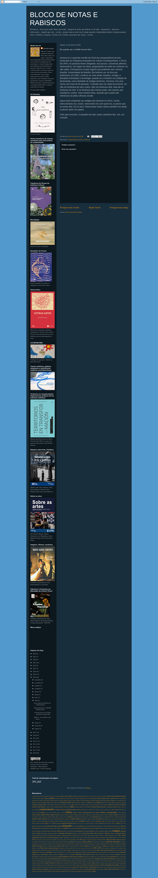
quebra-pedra (91, 859)
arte (98, 798)
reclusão (39, 861)
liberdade (61, 837)
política (80, 856)
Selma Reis (98, 863)
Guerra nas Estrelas (104, 828)
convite (82, 809)
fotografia (67, 825)
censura (48, 807)
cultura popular (36, 815)
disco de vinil (64, 817)
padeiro (114, 850)
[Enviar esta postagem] (88, 136)
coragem (106, 809)
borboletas (63, 802)
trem (54, 869)
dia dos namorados (42, 817)
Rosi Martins (83, 861)
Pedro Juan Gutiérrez (113, 852)
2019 (34, 674)
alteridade (123, 796)
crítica (58, 812)
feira (54, 823)
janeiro (37, 729)
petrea (84, 854)
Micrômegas (119, 844)
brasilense (93, 802)
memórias (87, 139)
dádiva (80, 815)
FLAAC (109, 823)
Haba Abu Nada (113, 828)
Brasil (89, 802)
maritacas (71, 842)
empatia (89, 819)
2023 (34, 663)
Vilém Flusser (116, 869)
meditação (95, 842)
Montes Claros (61, 846)
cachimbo (123, 802)
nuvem (38, 850)
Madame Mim (75, 839)
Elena (56, 819)
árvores (116, 798)
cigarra (77, 807)
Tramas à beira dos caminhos (40, 869)
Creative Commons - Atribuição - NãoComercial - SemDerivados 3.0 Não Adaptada (40, 766)
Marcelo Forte (38, 842)
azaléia (44, 800)
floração (38, 826)
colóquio (37, 809)
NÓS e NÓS (97, 848)
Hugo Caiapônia (86, 831)
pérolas (66, 854)
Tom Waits (119, 867)
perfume (51, 854)
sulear (48, 867)
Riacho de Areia (52, 861)
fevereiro (38, 726)
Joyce (116, 835)
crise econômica (53, 812)
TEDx (77, 867)
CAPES (83, 804)
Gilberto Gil (60, 828)
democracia (102, 815)
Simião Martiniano (77, 865)
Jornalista (111, 835)
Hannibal (123, 828)
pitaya (49, 856)
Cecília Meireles (41, 807)
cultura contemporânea (108, 812)
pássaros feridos (56, 852)
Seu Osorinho (57, 865)
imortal (38, 833)
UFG (73, 869)
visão (37, 871)
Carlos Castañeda (94, 804)
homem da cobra (66, 831)
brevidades (108, 802)
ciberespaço (66, 807)
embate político (76, 819)
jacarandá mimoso (121, 833)
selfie (92, 863)
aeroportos (57, 796)
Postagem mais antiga (119, 207)
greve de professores (83, 828)
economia (116, 817)
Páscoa (44, 852)
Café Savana (58, 804)
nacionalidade (111, 846)
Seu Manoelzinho (49, 865)
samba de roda (99, 861)
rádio (122, 859)
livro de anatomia (121, 837)
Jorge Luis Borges (104, 835)
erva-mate (119, 819)
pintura (118, 854)
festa (74, 823)
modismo (45, 846)
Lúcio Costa (50, 839)
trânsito (50, 869)
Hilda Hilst (54, 831)
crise (47, 812)
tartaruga (63, 867)
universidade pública (90, 869)
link (111, 837)
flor (118, 823)
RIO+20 (65, 861)
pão (39, 852)
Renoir (42, 861)
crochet (63, 812)
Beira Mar (103, 800)
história (59, 831)
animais (51, 798)
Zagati (94, 871)
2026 (34, 654)
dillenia (50, 817)
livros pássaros (39, 839)
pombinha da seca (94, 856)
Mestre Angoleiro (67, 844)
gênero (47, 828)
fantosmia (42, 823)
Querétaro (97, 859)
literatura (114, 837)
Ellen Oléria (61, 819)
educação (44, 819)
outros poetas (108, 850)
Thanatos (99, 867)
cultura (98, 812)
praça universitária (121, 856)
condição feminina (60, 809)
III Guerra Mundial (104, 831)
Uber (70, 869)
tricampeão (58, 869)
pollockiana (86, 856)
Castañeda (105, 804)
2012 (34, 747)
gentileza (52, 828)
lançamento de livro (38, 837)
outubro (37, 686)
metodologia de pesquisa (94, 844)
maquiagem (123, 839)
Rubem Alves (92, 861)
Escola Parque (50, 821)
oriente (65, 850)
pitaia (46, 856)
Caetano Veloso (42, 804)
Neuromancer (62, 848)
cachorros (34, 804)
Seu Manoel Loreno (40, 865)
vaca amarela (100, 869)
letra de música (53, 837)
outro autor (100, 850)
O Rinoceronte (44, 850)
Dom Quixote (82, 817)
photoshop (102, 854)
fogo (44, 826)
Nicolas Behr (69, 848)
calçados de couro (66, 804)
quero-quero (104, 859)
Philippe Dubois (95, 854)
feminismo (58, 823)
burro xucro (118, 802)
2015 (34, 738)
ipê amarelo (99, 833)
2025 (34, 657)
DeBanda (88, 815)
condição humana (70, 809)
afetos (62, 796)
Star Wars (38, 867)
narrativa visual (36, 848)
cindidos (81, 807)
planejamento (54, 856)
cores (109, 809)
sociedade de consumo (112, 865)
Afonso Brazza (68, 796)
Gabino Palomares (115, 826)
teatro (74, 867)
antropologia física (83, 798)
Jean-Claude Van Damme (54, 835)
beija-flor (92, 800)
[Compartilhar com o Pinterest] (101, 136)
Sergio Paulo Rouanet (114, 863)
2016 (34, 735)
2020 (34, 671)
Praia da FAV (35, 859)
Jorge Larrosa (95, 835)
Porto (100, 856)
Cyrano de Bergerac (64, 815)
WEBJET (63, 871)
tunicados (66, 869)
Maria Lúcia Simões (47, 842)
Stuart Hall (43, 867)
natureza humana (53, 848)
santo (104, 861)
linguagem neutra (104, 837)
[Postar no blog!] (94, 136)
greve (75, 828)
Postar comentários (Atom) (73, 212)
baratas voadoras (76, 800)
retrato (46, 861)
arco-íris (94, 798)
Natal (42, 848)
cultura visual (54, 815)
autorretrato (35, 800)
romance (69, 861)
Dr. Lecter (89, 817)
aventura (40, 800)
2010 (34, 753)
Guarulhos (92, 828)
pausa (77, 852)
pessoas (79, 854)
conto (78, 809)
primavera (56, 859)
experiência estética (90, 821)
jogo (74, 835)
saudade (47, 863)
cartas (100, 804)
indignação (50, 833)
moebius (50, 846)
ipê (95, 833)
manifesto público (102, 839)
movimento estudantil (78, 846)
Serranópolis (123, 863)
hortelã (75, 831)
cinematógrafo (109, 807)
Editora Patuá (122, 817)
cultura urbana (45, 815)
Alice (91, 796)
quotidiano (111, 859)
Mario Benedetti (56, 842)
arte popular (102, 798)
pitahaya (42, 856)
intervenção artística (88, 833)
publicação (85, 859)
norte (90, 848)
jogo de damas (80, 835)
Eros (116, 819)
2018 (34, 677)
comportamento (73, 139)
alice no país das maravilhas (100, 796)
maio (36, 697)
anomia (68, 798)
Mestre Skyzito (84, 844)
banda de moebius (58, 800)
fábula (102, 821)
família (38, 823)
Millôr (124, 844)
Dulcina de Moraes (104, 817)
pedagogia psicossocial (97, 852)
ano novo (63, 798)
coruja (116, 809)
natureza (46, 848)
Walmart (50, 871)
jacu (43, 835)
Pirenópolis (123, 854)
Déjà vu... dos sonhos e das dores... (42, 718)
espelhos (57, 821)
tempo (81, 867)
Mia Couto (113, 844)
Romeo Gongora (76, 861)
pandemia (34, 852)
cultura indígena (122, 812)
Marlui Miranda (78, 842)
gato (36, 828)
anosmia (72, 798)
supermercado (53, 867)
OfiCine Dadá (51, 850)
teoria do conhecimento (90, 867)
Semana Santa (104, 863)
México (108, 844)
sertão (33, 865)
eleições (52, 819)
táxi (72, 867)
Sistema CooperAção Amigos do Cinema (93, 865)
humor (92, 831)
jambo (45, 835)
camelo (76, 804)
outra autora (93, 850)
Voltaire (45, 871)
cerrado (52, 807)
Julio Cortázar (122, 835)
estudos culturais (75, 821)
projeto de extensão (71, 859)
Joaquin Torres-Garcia (67, 835)
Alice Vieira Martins (113, 796)
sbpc (62, 863)
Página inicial (94, 207)
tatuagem (68, 867)
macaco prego (63, 839)
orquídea (69, 850)
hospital (79, 831)
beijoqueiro (98, 800)
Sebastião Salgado (72, 863)
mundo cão (92, 846)
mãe (81, 839)
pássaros (49, 852)
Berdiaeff (109, 800)
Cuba (93, 812)
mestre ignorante (76, 844)
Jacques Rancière (36, 835)
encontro (93, 819)
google (72, 828)
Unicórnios (82, 869)
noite (87, 848)
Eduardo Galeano (37, 819)
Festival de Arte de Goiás (82, 823)
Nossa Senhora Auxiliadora (108, 848)
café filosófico (50, 804)
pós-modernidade (111, 856)
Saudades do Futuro (55, 863)
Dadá (71, 815)
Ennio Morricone (107, 819)
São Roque (120, 861)
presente (50, 859)
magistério (89, 839)
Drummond (95, 817)
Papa (41, 852)
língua (89, 837)
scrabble (66, 863)
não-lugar (123, 846)
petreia (88, 854)
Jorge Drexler (88, 835)
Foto (52, 826)
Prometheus (79, 859)
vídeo (110, 869)
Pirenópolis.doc (36, 856)
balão (52, 800)
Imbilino (34, 833)
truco (62, 869)
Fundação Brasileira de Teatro (99, 826)
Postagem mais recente (69, 207)
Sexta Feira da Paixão (66, 865)
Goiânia (65, 828)
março (37, 723)
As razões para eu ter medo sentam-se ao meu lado (42, 713)
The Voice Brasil (105, 867)
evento (82, 821)
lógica (45, 839)
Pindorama (112, 854)
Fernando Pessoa (67, 823)
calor (72, 804)
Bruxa (113, 802)
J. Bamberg (106, 833)
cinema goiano (101, 807)
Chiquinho (56, 807)
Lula (58, 839)
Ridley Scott (60, 861)
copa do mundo (88, 809)
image (110, 831)
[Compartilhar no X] (97, 136)
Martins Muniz (87, 842)
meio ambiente (102, 842)
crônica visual (77, 812)
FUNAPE (89, 826)
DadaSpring (75, 815)
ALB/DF (80, 796)
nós (92, 848)
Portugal (104, 856)
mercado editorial (48, 844)
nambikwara (118, 846)
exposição (98, 821)
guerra (97, 828)
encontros (99, 819)
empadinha (84, 819)
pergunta (55, 854)
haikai (119, 828)
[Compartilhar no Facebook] (99, 136)
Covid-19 (120, 809)
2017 (34, 732)
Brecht (103, 802)
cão (79, 804)
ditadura (70, 817)
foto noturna (58, 826)
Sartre (42, 863)
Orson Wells (75, 850)
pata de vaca (64, 852)
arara (90, 798)
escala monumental (41, 821)
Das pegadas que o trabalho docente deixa (42, 709)
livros (34, 839)
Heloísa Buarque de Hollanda (39, 831)
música (105, 846)
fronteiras (80, 826)
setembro (38, 689)
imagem (116, 830)
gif (55, 828)
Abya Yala (40, 796)
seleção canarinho (86, 863)
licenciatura (79, 837)
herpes (49, 831)
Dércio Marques (109, 815)
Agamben (75, 796)
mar (33, 842)
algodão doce (86, 796)
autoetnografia (122, 798)
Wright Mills (78, 871)
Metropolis (103, 844)
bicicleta (38, 802)
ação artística (51, 796)
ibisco (97, 831)
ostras (88, 850)
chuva (61, 807)
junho (37, 694)
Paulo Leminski (72, 852)
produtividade (63, 859)
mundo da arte (98, 846)
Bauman (88, 800)
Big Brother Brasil (46, 802)
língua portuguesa (95, 837)
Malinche (94, 839)
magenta (84, 839)
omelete (61, 850)
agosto (37, 692)
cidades (72, 806)
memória (109, 841)
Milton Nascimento (37, 846)
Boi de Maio (54, 802)
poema (65, 856)
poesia (76, 856)
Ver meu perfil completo (37, 90)
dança (83, 815)
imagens (123, 831)
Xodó (83, 871)
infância (56, 833)
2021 (34, 668)
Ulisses (77, 869)
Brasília (99, 802)
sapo (125, 861)
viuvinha (41, 871)
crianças (42, 812)
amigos (46, 798)
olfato (57, 850)
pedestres (105, 852)
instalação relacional (64, 833)
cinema (93, 807)
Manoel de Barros (111, 839)
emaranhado (67, 819)
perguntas (61, 854)
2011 (34, 750)
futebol (108, 826)
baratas (70, 800)
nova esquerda (119, 848)
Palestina (123, 850)
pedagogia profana (86, 852)
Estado (61, 821)
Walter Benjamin (56, 871)
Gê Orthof (43, 828)
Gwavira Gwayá (48, 48)
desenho (115, 815)
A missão (34, 796)
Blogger (88, 788)
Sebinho (80, 863)
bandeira (66, 800)
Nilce (74, 848)
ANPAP (77, 798)
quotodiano (117, 859)
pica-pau (107, 854)
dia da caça (121, 815)
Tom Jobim (113, 867)
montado (54, 846)
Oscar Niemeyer (82, 850)
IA (95, 831)
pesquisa (73, 854)
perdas (39, 854)
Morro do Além (69, 846)
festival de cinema (94, 823)
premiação (41, 859)
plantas (60, 856)
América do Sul (36, 798)
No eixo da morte (80, 848)
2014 (34, 741)
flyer (41, 826)
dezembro (38, 680)
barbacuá (83, 800)
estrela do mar (66, 821)
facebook (107, 821)
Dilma (53, 817)
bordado (69, 802)
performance (44, 854)
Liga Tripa (84, 837)
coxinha (38, 812)
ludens (55, 839)
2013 (34, 744)
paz (80, 852)
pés (69, 854)
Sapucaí (34, 863)
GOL (69, 828)
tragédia (124, 867)
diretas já (58, 817)
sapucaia (39, 863)
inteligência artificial (77, 833)
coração (101, 809)
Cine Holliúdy (87, 807)
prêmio (46, 859)
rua (87, 861)
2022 (34, 665)
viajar (105, 869)
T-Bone (59, 867)
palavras (119, 850)
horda (71, 831)
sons (120, 865)
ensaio (112, 819)
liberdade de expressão (69, 837)
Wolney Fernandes (70, 871)
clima (114, 807)
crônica (81, 139)
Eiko (49, 819)
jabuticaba (112, 833)
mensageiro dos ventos (37, 844)
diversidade (76, 817)
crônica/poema (87, 812)
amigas (42, 798)
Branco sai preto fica (82, 802)
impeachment (44, 833)
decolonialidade (95, 815)
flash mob (114, 823)
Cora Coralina (95, 809)
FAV (46, 823)
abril (36, 700)
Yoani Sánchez (88, 871)
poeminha (70, 856)
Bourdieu (74, 802)
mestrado (60, 844)
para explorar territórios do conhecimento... (42, 704)
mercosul (55, 844)
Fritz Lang (75, 826)
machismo (69, 839)
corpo (112, 809)
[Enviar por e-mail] (92, 136)
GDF (39, 828)
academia (45, 796)
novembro (38, 683)
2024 (34, 659)
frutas (85, 826)
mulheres (86, 846)
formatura (48, 826)
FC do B (50, 823)
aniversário (57, 798)
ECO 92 (111, 817)
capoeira (87, 804)
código (118, 807)
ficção (100, 823)
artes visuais (110, 798)
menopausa (123, 842)
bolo (59, 802)
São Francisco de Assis (112, 861)
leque (46, 837)
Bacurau (49, 800)
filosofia (105, 823)
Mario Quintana (65, 842)
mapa (118, 839)
